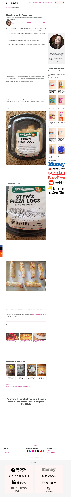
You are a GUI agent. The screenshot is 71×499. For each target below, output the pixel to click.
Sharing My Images (51, 452)
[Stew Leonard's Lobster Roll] (26, 336)
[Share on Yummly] (1, 256)
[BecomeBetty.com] (12, 4)
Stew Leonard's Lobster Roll (26, 340)
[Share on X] (1, 248)
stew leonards (20, 386)
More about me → (57, 61)
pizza (11, 386)
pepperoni (7, 386)
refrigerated (15, 386)
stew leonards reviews (26, 386)
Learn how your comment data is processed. (29, 439)
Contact (48, 450)
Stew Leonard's (10, 7)
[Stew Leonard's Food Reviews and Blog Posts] (12, 336)
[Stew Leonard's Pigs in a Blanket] (39, 336)
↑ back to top (35, 445)
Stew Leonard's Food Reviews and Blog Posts (11, 341)
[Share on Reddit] (1, 253)
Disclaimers (6, 453)
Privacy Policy (6, 452)
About (5, 450)
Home (6, 7)
